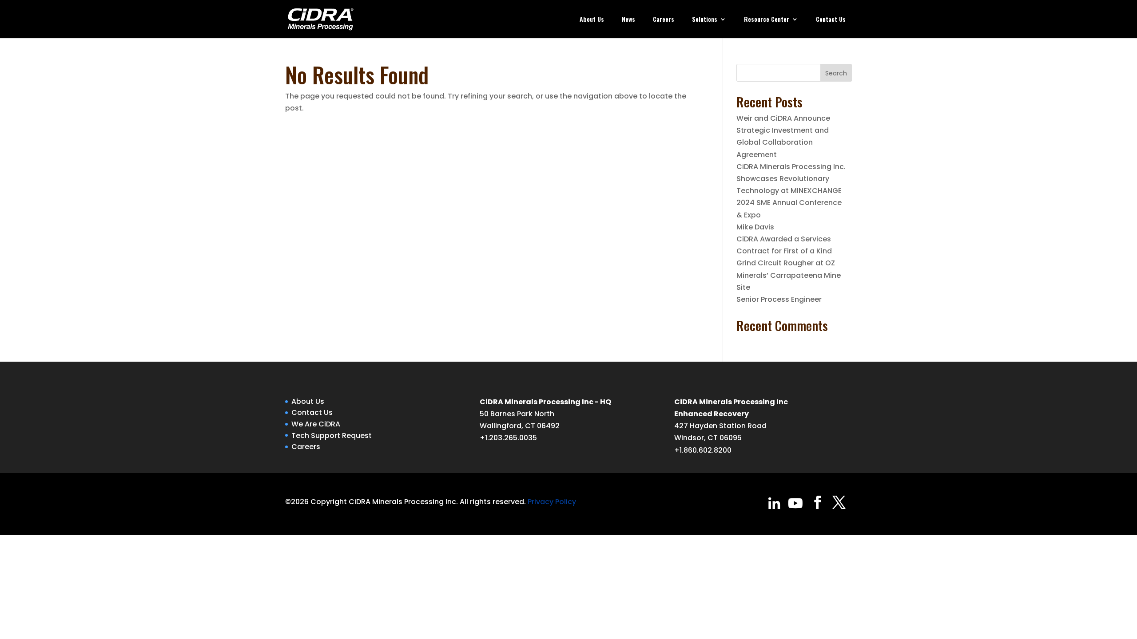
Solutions (704, 20)
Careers (663, 20)
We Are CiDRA (315, 424)
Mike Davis (755, 227)
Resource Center (766, 20)
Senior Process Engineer (779, 299)
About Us (592, 20)
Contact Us (831, 20)
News (628, 20)
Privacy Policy (552, 502)
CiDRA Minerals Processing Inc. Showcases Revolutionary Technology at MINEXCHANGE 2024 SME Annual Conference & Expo (791, 191)
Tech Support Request (331, 435)
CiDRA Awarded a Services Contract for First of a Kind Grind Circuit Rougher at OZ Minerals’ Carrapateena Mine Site (788, 263)
